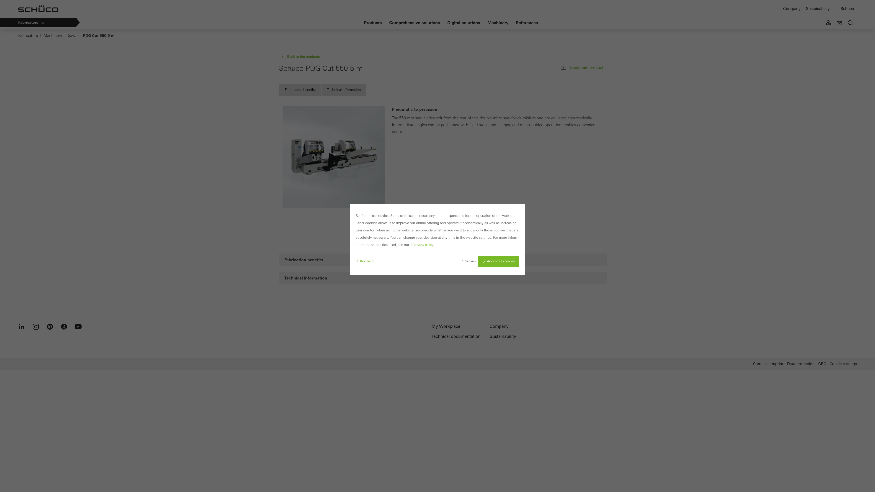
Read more (367, 261)
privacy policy (423, 245)
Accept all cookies (501, 261)
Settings (470, 261)
